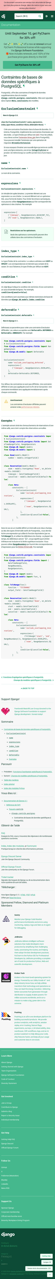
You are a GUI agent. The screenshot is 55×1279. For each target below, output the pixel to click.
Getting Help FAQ (8, 1139)
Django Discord (7, 1144)
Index (3, 846)
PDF (28, 895)
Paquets (16, 809)
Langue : (47, 1262)
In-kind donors (9, 1245)
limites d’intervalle (25, 547)
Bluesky (4, 1180)
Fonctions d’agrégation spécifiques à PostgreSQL (23, 677)
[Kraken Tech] (6, 982)
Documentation (10, 25)
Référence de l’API (13, 805)
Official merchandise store (11, 1216)
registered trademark (16, 1274)
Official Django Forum (11, 867)
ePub (33, 895)
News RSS (5, 1188)
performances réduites (30, 407)
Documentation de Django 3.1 (15, 801)
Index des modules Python (14, 788)
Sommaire (31, 846)
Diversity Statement (9, 1083)
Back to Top (28, 688)
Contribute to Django (9, 1107)
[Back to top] (50, 1274)
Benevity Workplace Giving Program (15, 1220)
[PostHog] (6, 1020)
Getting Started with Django (12, 1067)
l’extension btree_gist (27, 137)
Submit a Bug (6, 1111)
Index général (9, 784)
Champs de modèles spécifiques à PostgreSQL (33, 680)
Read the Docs (15, 898)
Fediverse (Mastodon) (10, 1176)
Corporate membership (10, 1212)
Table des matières (11, 780)
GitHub (4, 1167)
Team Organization (8, 1071)
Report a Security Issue (10, 1115)
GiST (37, 135)
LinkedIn (4, 1184)
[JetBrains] (6, 945)
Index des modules (15, 846)
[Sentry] (6, 923)
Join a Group (6, 1103)
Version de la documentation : (39, 1268)
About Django (6, 1062)
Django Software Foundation (12, 1075)
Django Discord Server (11, 856)
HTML (23, 895)
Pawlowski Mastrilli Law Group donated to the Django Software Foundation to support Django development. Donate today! (32, 711)
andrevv (7, 1264)
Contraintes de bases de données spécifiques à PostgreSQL (27, 729)
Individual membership (10, 1120)
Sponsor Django (7, 1208)
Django (3, 16)
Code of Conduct (8, 1079)
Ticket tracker (7, 877)
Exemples (12, 759)
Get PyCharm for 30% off (27, 65)
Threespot (7, 1257)
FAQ (3, 833)
